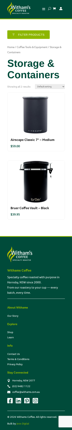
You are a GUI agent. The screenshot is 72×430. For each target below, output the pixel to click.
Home (10, 47)
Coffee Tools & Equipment (32, 47)
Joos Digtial (23, 423)
